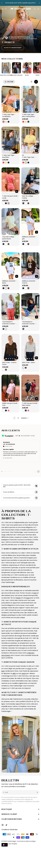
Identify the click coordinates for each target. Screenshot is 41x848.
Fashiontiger (11, 841)
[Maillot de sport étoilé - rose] (11, 388)
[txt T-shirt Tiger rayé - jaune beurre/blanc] (30, 140)
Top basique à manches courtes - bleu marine (29, 323)
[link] (14, 418)
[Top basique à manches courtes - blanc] (11, 306)
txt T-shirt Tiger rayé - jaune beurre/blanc (28, 156)
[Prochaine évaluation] (38, 471)
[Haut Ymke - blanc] (30, 347)
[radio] (3, 122)
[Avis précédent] (35, 471)
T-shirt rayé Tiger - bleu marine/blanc (28, 115)
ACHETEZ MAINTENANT (13, 48)
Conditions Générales (9, 829)
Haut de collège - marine (28, 197)
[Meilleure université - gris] (30, 221)
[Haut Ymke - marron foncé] (11, 347)
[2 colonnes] (36, 82)
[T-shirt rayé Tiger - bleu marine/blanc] (30, 99)
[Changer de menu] (3, 9)
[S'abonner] (37, 792)
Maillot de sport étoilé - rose (10, 404)
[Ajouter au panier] (16, 109)
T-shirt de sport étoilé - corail (10, 197)
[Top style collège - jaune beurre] (11, 221)
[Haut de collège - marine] (30, 180)
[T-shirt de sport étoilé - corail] (11, 180)
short (29, 668)
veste (24, 673)
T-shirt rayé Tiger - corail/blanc (9, 115)
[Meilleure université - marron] (30, 265)
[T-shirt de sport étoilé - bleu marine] (30, 388)
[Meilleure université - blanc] (11, 265)
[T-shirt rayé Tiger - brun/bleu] (11, 140)
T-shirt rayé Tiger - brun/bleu (9, 156)
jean (35, 593)
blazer (18, 598)
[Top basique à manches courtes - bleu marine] (30, 306)
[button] (5, 844)
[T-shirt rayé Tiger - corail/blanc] (11, 99)
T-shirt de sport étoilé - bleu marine (30, 404)
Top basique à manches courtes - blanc (9, 323)
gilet (14, 673)
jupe (28, 598)
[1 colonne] (31, 82)
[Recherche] (35, 9)
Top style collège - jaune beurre (9, 238)
